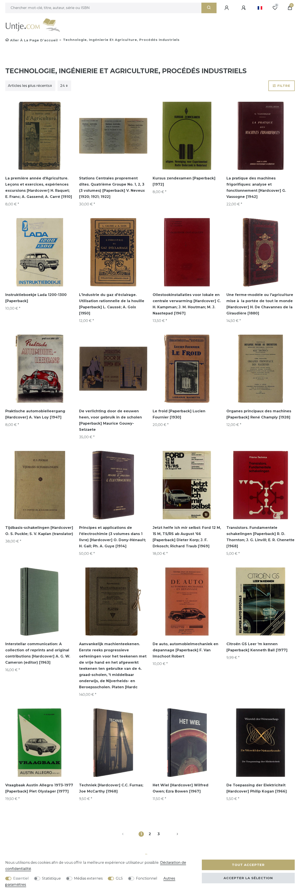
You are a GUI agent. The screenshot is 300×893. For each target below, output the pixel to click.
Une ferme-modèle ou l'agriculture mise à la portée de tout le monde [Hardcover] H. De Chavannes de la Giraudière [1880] (259, 304)
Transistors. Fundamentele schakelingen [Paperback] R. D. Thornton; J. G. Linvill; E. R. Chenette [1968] (260, 537)
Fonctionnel (146, 878)
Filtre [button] (283, 86)
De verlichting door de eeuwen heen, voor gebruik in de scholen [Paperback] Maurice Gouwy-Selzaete (110, 420)
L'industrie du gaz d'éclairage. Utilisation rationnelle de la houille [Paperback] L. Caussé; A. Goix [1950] (111, 304)
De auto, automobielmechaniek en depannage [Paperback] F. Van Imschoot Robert (185, 650)
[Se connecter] (227, 8)
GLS (119, 878)
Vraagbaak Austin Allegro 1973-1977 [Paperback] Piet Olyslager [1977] (39, 788)
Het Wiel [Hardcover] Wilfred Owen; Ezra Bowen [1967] (180, 788)
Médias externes (88, 878)
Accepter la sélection (248, 878)
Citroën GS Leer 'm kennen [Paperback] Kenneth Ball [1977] (256, 647)
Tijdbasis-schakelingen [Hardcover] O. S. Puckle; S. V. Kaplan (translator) (39, 531)
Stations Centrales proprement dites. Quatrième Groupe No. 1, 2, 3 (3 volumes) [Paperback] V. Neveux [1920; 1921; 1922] (112, 187)
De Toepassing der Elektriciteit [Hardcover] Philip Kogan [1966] (256, 788)
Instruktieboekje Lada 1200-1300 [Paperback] (36, 298)
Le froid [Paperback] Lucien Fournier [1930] (179, 414)
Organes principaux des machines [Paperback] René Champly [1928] (258, 414)
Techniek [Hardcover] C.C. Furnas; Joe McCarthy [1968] (111, 788)
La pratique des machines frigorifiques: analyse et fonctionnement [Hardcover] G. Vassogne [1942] (256, 187)
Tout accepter (248, 865)
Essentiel (21, 878)
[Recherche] (209, 8)
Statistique (51, 878)
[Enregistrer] (244, 8)
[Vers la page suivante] (172, 834)
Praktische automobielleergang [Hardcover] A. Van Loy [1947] (35, 414)
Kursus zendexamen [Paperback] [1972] (184, 181)
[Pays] (259, 8)
